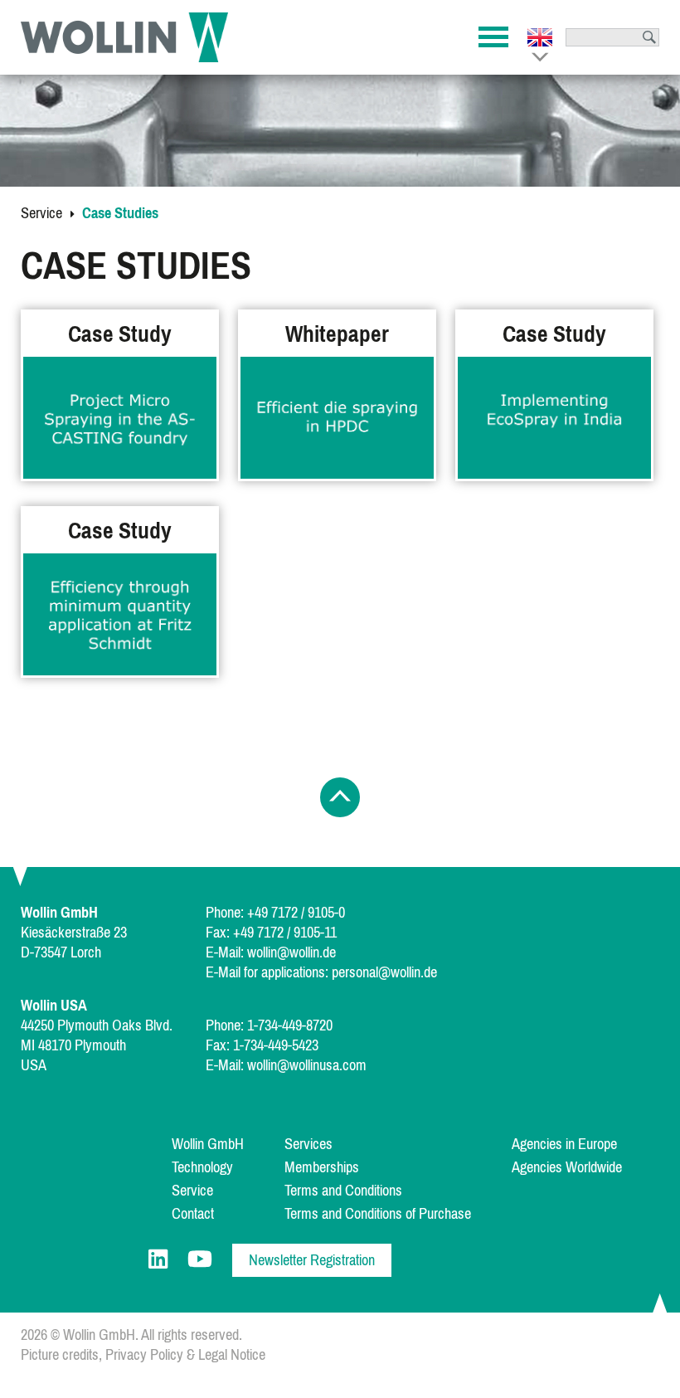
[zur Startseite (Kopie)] (124, 37)
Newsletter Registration (312, 1260)
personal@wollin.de (384, 972)
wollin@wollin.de (291, 952)
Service (41, 213)
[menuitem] (226, 1144)
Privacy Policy (144, 1355)
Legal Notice (231, 1355)
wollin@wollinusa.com (307, 1065)
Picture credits (60, 1355)
